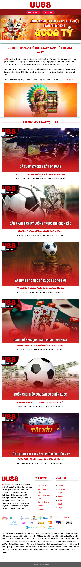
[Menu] (3, 4)
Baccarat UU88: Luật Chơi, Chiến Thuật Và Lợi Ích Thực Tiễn (40, 345)
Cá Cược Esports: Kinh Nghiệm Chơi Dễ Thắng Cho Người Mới (40, 174)
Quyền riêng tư (43, 502)
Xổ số (60, 504)
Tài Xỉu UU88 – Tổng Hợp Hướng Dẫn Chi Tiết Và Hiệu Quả (40, 459)
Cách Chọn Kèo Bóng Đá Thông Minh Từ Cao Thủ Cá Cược (40, 231)
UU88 (6, 59)
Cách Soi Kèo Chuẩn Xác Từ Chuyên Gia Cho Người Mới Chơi (40, 288)
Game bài (61, 489)
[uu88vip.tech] (40, 5)
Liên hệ (40, 506)
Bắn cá (60, 497)
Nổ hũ (60, 500)
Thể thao (61, 493)
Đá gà (60, 508)
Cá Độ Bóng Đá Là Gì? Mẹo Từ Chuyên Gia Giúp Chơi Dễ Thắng (40, 402)
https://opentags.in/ (65, 80)
